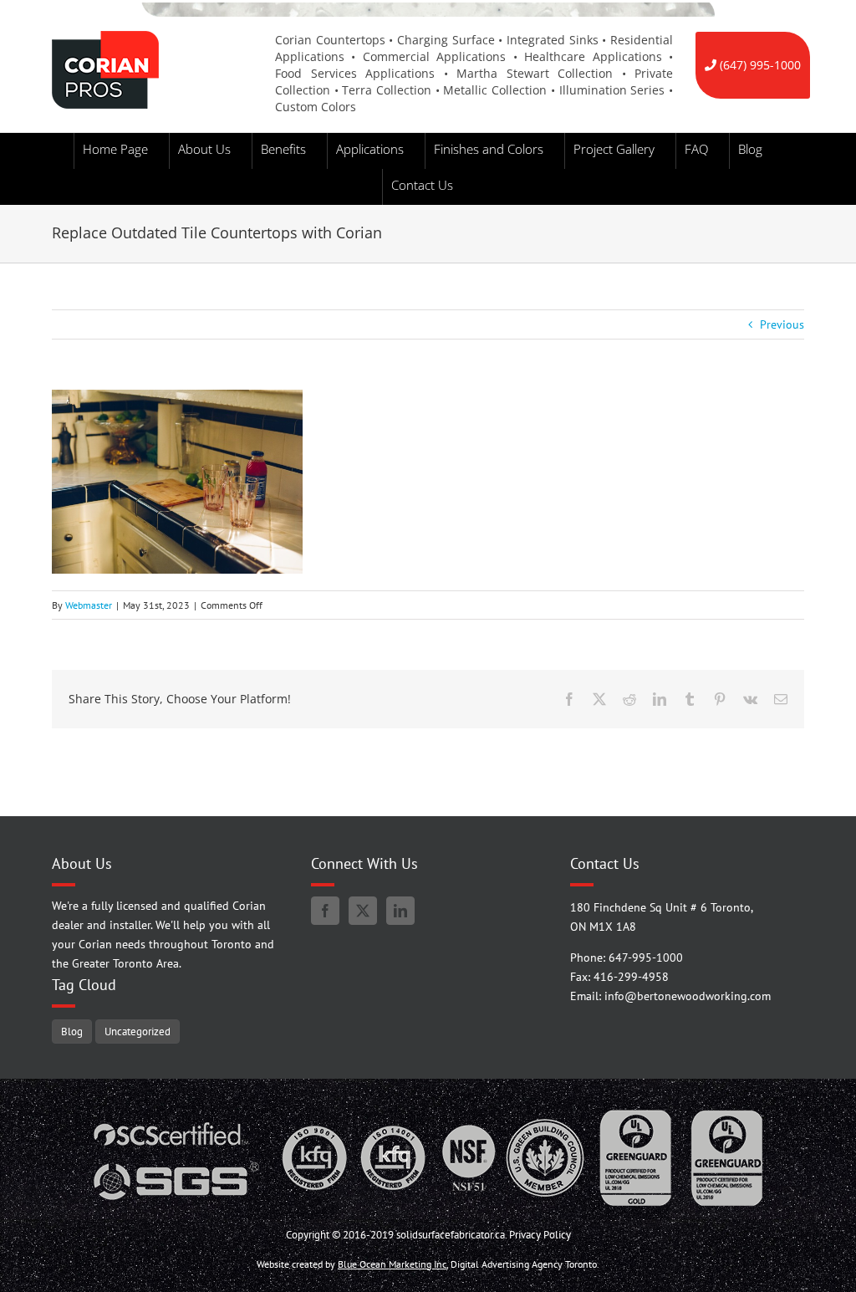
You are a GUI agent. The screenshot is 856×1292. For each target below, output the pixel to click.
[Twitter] (363, 910)
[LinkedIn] (400, 910)
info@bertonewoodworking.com (687, 995)
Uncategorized (137, 1031)
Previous (782, 324)
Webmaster (88, 605)
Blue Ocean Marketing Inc (392, 1264)
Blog (72, 1031)
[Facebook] (325, 910)
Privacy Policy (540, 1235)
